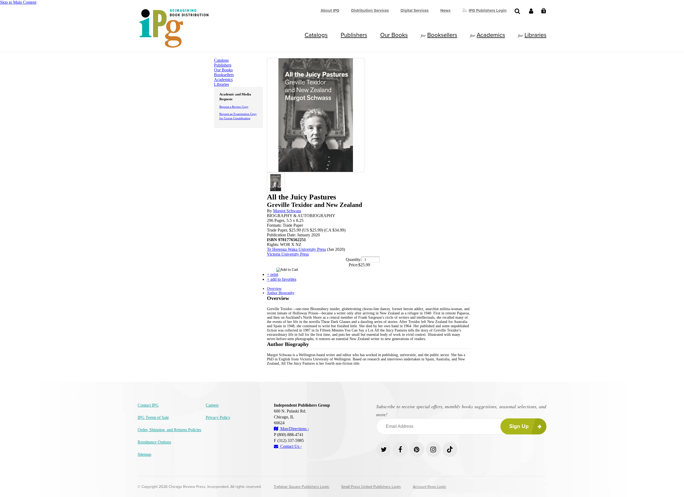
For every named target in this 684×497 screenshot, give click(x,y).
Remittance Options (154, 442)
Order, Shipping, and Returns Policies (169, 429)
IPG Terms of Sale (153, 417)
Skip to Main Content (18, 2)
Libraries (535, 35)
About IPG (330, 10)
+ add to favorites (281, 279)
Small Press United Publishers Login (371, 486)
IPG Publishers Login (488, 10)
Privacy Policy (218, 417)
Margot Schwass (287, 211)
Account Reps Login (429, 486)
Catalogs (316, 35)
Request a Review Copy (233, 106)
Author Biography (280, 293)
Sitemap (144, 454)
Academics (491, 35)
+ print (272, 274)
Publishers (354, 35)
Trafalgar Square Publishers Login (301, 486)
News (445, 10)
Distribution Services (370, 10)
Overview (274, 289)
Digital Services (415, 10)
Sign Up (519, 426)
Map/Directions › (294, 428)
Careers (212, 405)
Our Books (394, 35)
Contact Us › (290, 446)
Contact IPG (148, 405)
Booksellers (442, 35)
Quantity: (354, 259)
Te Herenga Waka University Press (296, 249)
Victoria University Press (288, 254)
